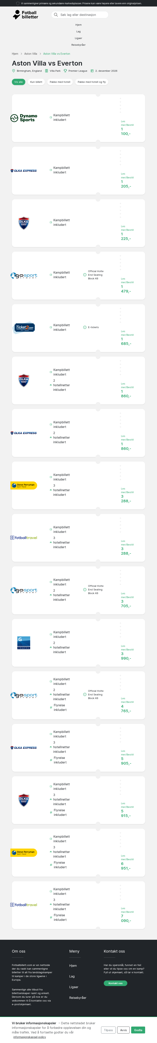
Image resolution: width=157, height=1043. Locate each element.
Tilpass (108, 1030)
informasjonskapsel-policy (29, 1037)
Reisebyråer (78, 44)
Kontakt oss (116, 983)
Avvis (123, 1030)
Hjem (78, 24)
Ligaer (78, 38)
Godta (138, 1030)
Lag (78, 31)
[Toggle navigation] (143, 14)
